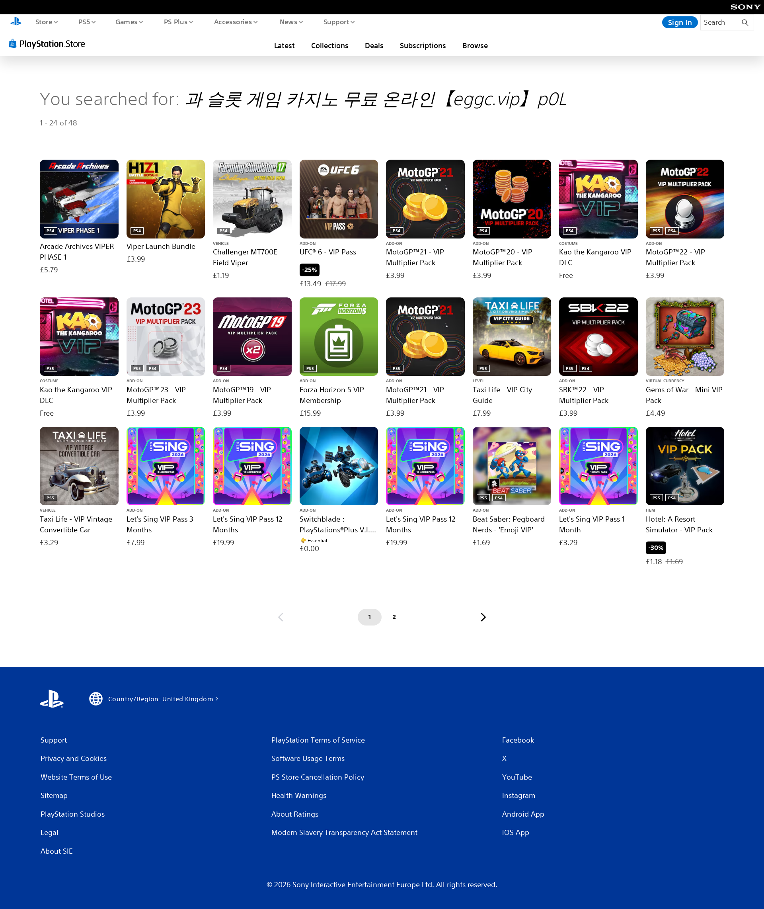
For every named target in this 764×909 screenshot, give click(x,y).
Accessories (233, 21)
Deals (374, 45)
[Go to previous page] (280, 617)
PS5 (84, 21)
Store (43, 21)
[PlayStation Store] (49, 43)
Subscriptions (423, 45)
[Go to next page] (483, 617)
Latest (284, 45)
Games (126, 21)
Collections (330, 45)
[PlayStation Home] (16, 22)
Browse (475, 45)
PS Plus (175, 21)
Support (336, 21)
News (289, 21)
